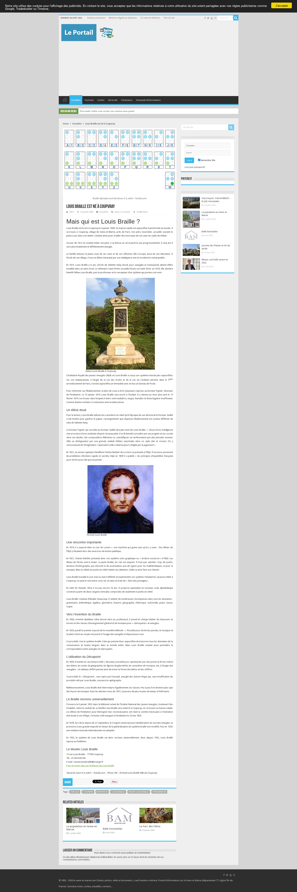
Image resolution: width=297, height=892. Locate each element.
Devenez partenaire (96, 18)
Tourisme (89, 100)
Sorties (100, 100)
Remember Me (207, 160)
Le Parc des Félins (149, 826)
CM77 (71, 212)
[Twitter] (208, 18)
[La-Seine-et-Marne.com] (87, 32)
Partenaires (126, 100)
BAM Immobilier (113, 828)
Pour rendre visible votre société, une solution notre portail (107, 111)
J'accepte (282, 5)
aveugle (75, 792)
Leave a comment (122, 212)
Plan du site (169, 18)
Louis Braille (118, 792)
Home (66, 123)
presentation (159, 792)
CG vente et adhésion (150, 18)
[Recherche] (235, 17)
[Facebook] (205, 18)
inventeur (102, 792)
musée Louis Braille (139, 792)
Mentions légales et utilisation (123, 18)
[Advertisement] (148, 67)
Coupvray (88, 792)
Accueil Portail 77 (64, 99)
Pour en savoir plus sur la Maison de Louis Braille (90, 765)
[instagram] (215, 18)
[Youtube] (211, 18)
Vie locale (112, 100)
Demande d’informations (148, 100)
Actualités (76, 100)
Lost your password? (195, 167)
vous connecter (113, 852)
